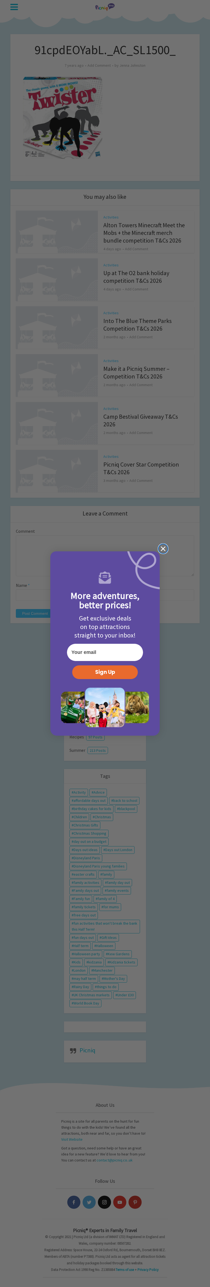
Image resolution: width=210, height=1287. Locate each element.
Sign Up (105, 672)
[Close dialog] (163, 549)
